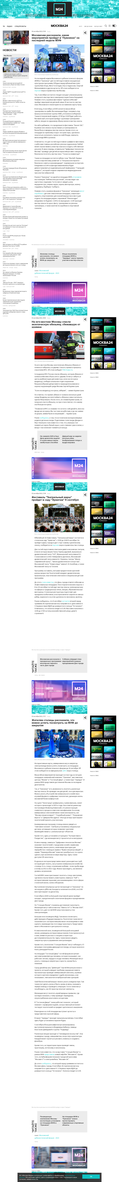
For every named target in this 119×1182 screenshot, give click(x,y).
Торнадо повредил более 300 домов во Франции (15, 169)
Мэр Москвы (8, 55)
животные (37, 452)
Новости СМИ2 (36, 306)
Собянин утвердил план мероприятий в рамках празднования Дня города (72, 661)
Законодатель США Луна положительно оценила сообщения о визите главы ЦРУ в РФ (15, 312)
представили (49, 1054)
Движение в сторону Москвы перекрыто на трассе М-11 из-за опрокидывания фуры (13, 207)
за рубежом (12, 116)
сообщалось (44, 418)
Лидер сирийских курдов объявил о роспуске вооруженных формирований (15, 132)
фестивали (42, 675)
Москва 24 (59, 25)
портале (37, 90)
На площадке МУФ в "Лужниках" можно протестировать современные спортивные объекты (73, 1121)
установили (76, 177)
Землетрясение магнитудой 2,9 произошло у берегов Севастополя (13, 84)
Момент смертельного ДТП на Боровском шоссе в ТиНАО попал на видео (14, 102)
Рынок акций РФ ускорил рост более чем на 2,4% (14, 236)
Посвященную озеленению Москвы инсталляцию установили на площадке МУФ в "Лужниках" (50, 1121)
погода (13, 172)
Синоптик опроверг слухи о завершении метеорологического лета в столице (15, 264)
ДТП (13, 96)
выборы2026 (12, 305)
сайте (64, 771)
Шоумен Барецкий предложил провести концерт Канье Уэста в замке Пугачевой (15, 217)
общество (5, 267)
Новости (9, 50)
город (16, 96)
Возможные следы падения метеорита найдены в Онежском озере (15, 292)
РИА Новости (67, 370)
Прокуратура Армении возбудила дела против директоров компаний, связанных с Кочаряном (15, 178)
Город (48, 31)
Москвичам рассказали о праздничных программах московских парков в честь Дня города (50, 662)
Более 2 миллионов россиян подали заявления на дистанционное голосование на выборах (14, 301)
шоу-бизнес (6, 154)
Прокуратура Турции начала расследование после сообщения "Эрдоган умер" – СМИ (13, 112)
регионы (14, 87)
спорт (8, 231)
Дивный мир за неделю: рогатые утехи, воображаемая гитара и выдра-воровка (72, 439)
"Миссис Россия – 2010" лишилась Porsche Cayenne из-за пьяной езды (14, 283)
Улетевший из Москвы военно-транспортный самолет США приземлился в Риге (12, 254)
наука (4, 295)
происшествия (7, 87)
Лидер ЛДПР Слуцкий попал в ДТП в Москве (14, 92)
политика (5, 116)
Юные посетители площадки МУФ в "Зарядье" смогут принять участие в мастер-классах (72, 257)
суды (4, 231)
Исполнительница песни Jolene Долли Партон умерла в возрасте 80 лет (15, 151)
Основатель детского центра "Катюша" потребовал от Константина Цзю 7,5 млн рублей (15, 226)
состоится (66, 601)
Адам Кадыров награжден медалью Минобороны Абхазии (14, 160)
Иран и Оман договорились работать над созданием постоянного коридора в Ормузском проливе (15, 188)
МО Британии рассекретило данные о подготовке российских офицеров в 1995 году (14, 141)
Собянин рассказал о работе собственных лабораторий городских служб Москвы (15, 75)
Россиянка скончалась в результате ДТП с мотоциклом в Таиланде (14, 198)
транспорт (6, 258)
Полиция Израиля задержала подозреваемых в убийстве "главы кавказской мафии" (13, 122)
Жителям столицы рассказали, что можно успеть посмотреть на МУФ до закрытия (49, 257)
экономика (6, 239)
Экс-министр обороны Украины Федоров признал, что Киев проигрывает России (12, 273)
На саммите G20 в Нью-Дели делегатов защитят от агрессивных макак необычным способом (50, 439)
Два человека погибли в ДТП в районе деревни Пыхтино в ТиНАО (15, 245)
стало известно (48, 582)
